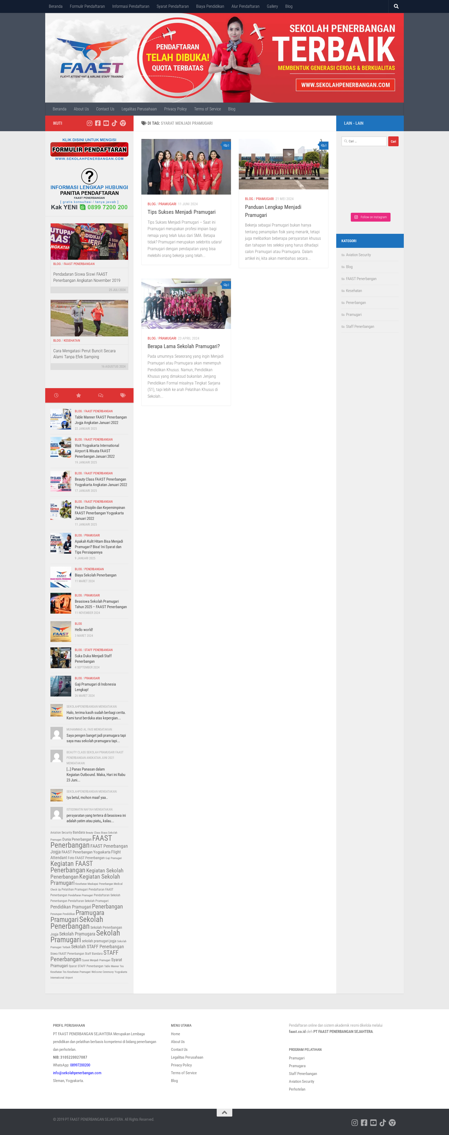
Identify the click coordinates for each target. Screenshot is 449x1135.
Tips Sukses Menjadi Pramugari (182, 212)
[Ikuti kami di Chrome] (123, 123)
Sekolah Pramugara (77, 934)
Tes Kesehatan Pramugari (77, 972)
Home (175, 1034)
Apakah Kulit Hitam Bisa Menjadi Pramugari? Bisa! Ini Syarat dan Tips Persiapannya (99, 547)
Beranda (56, 6)
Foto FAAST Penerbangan (86, 858)
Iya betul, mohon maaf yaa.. (87, 797)
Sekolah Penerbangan (76, 923)
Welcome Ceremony (102, 972)
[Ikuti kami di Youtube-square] (106, 123)
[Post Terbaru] (56, 395)
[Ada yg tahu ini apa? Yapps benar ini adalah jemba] (355, 184)
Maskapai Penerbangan (100, 884)
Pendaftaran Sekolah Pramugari (88, 901)
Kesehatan (72, 340)
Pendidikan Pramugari (70, 907)
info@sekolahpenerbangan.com (77, 1073)
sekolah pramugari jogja (99, 941)
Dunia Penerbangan (76, 839)
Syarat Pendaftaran (173, 6)
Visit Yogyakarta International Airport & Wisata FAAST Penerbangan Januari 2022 (97, 451)
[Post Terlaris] (78, 395)
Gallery (272, 6)
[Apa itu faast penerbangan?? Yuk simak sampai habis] (384, 168)
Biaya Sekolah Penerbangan (95, 575)
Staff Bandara (94, 953)
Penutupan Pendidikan (62, 914)
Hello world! (84, 629)
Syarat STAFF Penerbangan (86, 966)
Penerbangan (94, 569)
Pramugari (167, 204)
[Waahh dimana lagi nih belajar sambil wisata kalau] (384, 200)
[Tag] (122, 395)
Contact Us (105, 109)
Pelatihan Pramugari (75, 889)
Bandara (79, 832)
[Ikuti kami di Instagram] (89, 123)
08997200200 (80, 1065)
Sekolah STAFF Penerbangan (97, 946)
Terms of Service (207, 109)
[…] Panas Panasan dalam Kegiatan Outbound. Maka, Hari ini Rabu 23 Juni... (96, 774)
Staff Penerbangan (98, 650)
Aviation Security (61, 832)
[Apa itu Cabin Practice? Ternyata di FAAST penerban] (384, 184)
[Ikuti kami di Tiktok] (114, 123)
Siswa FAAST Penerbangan (67, 953)
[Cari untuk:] (364, 141)
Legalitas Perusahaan (139, 109)
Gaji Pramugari (113, 858)
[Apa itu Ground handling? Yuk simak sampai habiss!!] (355, 200)
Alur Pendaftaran (246, 6)
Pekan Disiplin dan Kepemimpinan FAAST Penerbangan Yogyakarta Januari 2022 (100, 513)
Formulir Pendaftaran (87, 6)
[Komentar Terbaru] (100, 395)
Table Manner (111, 966)
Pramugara (90, 913)
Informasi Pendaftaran (130, 6)
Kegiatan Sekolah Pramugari (85, 879)
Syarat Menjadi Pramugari (96, 960)
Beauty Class (93, 832)
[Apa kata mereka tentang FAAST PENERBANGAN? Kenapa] (355, 168)
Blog (289, 6)
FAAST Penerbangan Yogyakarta (86, 852)
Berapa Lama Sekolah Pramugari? (184, 346)
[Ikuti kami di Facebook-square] (98, 123)
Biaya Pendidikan (210, 6)
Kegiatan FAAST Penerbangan (71, 867)
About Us (81, 109)
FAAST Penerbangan (79, 264)
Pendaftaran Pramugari (80, 895)
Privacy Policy (175, 109)
